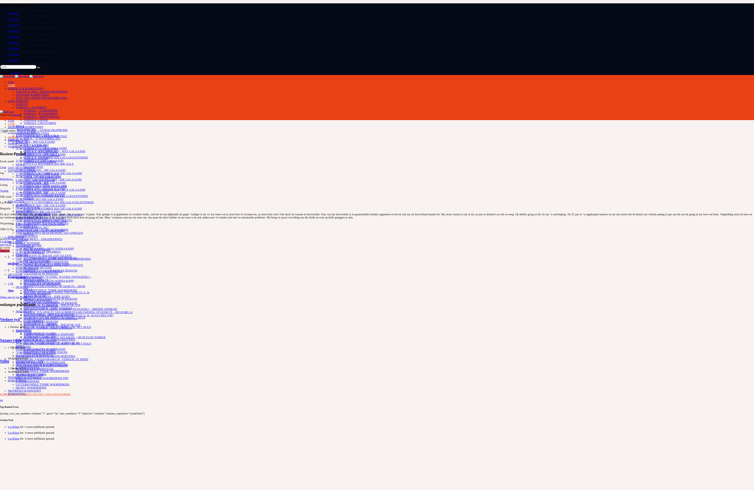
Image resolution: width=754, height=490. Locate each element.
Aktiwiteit (13, 140)
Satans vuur (11, 340)
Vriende (14, 146)
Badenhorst (6, 179)
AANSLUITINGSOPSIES (57, 394)
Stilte (4, 361)
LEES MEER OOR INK (30, 394)
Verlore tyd (10, 319)
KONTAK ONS (8, 394)
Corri (3, 167)
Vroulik (4, 190)
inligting (12, 137)
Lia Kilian (13, 13)
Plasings (12, 143)
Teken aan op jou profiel (13, 297)
